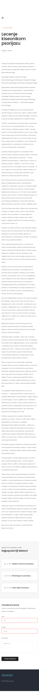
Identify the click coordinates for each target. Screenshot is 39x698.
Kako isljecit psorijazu (20, 588)
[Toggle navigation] (3, 18)
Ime (3, 616)
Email (4, 627)
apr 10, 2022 (8, 28)
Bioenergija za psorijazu (21, 576)
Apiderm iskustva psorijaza (23, 564)
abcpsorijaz (10, 681)
